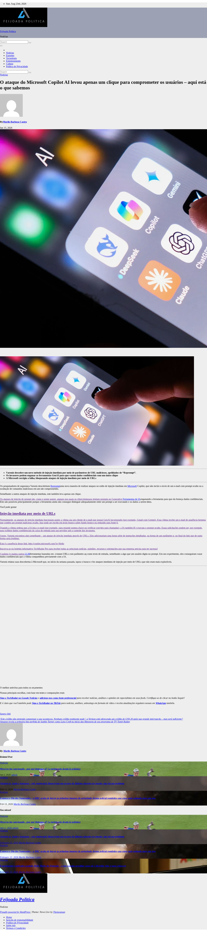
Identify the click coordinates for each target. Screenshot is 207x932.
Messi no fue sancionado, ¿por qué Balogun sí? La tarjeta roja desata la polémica (40, 769)
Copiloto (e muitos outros (12, 554)
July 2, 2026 (6, 828)
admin (14, 775)
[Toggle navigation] (1, 45)
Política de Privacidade (17, 66)
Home (9, 917)
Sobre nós (10, 925)
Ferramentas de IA (131, 499)
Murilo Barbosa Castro (15, 122)
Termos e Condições (16, 928)
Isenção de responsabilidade (19, 920)
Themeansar (59, 912)
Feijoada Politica (8, 31)
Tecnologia (11, 58)
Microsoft (132, 486)
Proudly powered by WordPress (15, 912)
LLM (27, 554)
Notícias (10, 52)
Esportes (10, 55)
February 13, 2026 (9, 842)
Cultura (9, 63)
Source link (5, 713)
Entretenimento (13, 61)
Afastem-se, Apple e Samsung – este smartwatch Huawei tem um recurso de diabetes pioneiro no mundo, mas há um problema (62, 783)
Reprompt (55, 486)
